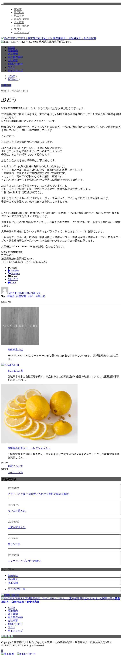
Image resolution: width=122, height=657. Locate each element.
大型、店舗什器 (36, 296)
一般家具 (10, 296)
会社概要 (19, 22)
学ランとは (14, 544)
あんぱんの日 (15, 370)
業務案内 (19, 12)
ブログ (18, 29)
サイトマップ (21, 32)
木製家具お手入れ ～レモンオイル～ (29, 448)
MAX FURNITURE (19, 293)
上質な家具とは (17, 527)
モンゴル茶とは (17, 510)
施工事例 (19, 15)
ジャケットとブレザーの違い (24, 560)
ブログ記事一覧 (17, 589)
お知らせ (35, 293)
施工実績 (13, 582)
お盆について (15, 466)
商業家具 (21, 296)
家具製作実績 (21, 19)
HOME (18, 9)
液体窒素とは (15, 349)
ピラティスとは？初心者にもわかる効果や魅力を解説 (38, 494)
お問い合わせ (21, 25)
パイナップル (15, 472)
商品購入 (13, 579)
